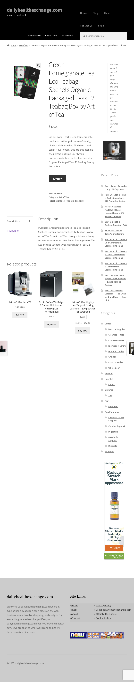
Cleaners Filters (116, 334)
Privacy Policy (103, 605)
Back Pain (113, 406)
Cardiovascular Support (116, 419)
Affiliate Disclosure (106, 614)
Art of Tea (23, 45)
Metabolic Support (113, 439)
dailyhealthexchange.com (34, 10)
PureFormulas (112, 412)
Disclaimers (67, 35)
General (109, 373)
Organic (109, 389)
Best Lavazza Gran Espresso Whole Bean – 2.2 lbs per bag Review (115, 280)
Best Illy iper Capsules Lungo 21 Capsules (116, 187)
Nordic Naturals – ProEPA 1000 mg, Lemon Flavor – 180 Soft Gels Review (114, 211)
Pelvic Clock (51, 35)
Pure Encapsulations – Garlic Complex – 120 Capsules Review (115, 198)
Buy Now (57, 178)
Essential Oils (34, 35)
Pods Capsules (115, 362)
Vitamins (109, 451)
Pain (107, 400)
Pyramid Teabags (75, 200)
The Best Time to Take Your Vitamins (114, 232)
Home (83, 13)
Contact (75, 618)
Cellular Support (116, 426)
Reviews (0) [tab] (13, 230)
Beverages (59, 200)
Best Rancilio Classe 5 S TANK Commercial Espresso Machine (116, 254)
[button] (38, 65)
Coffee (108, 323)
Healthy (109, 378)
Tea (110, 395)
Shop (101, 25)
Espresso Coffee (116, 340)
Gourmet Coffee (116, 351)
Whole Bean (114, 367)
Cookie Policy (103, 618)
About (107, 13)
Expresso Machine (117, 345)
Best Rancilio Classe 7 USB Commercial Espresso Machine (116, 242)
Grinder (112, 356)
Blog (95, 13)
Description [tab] (13, 221)
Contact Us (86, 25)
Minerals (112, 445)
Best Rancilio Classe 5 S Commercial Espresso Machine (116, 266)
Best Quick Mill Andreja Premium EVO (116, 223)
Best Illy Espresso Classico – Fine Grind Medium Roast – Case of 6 (115, 295)
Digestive (113, 431)
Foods (111, 384)
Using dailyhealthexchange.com (113, 609)
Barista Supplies (116, 329)
